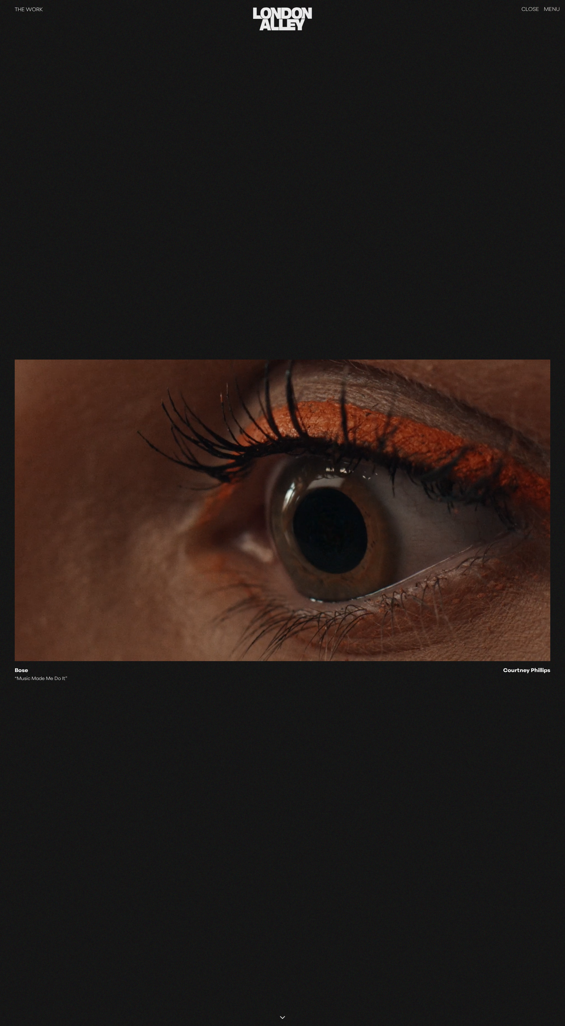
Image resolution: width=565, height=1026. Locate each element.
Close (530, 9)
